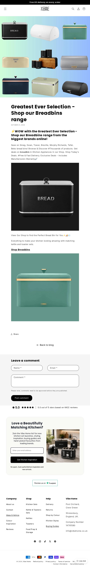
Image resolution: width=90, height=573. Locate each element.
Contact (9, 510)
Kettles (29, 518)
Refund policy (38, 561)
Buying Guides (52, 526)
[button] (5, 8)
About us (10, 504)
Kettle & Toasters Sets (33, 511)
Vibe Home (27, 561)
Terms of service (64, 561)
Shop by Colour (53, 515)
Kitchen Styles (52, 521)
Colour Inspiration (11, 522)
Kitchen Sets (31, 504)
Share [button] (16, 334)
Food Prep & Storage (31, 530)
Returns (49, 510)
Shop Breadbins (20, 249)
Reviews (10, 529)
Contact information (60, 564)
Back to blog (47, 345)
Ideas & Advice (12, 515)
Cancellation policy (77, 564)
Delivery (49, 504)
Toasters (30, 524)
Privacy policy (51, 561)
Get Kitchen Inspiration (27, 459)
